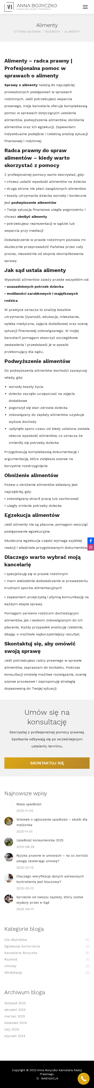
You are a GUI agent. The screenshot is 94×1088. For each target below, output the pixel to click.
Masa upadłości (28, 804)
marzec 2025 (14, 1016)
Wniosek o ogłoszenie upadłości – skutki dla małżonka (51, 822)
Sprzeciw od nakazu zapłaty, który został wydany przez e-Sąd (49, 900)
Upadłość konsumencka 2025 (39, 840)
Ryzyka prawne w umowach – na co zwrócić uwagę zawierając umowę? (52, 858)
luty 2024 (11, 1029)
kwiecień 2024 (15, 1023)
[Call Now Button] (84, 1079)
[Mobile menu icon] (85, 7)
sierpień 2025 (15, 1010)
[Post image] (8, 806)
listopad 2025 (15, 1003)
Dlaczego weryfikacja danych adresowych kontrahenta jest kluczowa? (50, 879)
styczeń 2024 (14, 1036)
